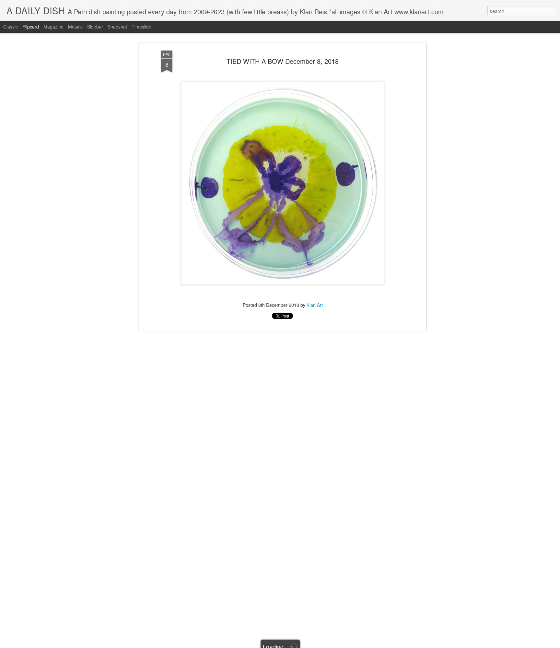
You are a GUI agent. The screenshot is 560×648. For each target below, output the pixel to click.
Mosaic (75, 26)
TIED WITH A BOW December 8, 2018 (283, 61)
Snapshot (117, 26)
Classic (10, 26)
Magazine (53, 26)
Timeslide (141, 26)
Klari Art (315, 304)
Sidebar (95, 26)
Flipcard (30, 26)
